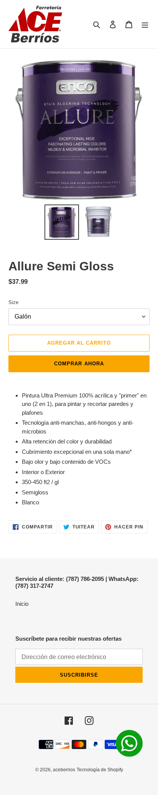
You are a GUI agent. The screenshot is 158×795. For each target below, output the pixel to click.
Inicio (21, 603)
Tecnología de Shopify (100, 769)
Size (13, 302)
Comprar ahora (79, 363)
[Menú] (145, 24)
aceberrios (64, 769)
